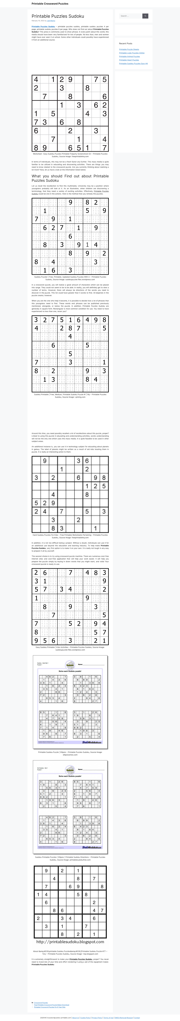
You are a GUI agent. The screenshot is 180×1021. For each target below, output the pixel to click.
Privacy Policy (97, 1018)
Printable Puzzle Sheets (129, 49)
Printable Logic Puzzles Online (131, 53)
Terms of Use (108, 1018)
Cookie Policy (85, 1018)
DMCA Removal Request (124, 1018)
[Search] (145, 16)
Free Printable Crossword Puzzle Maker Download (51, 1005)
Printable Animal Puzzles (129, 56)
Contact (137, 1018)
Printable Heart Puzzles (129, 60)
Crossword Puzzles (41, 1003)
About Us (75, 1018)
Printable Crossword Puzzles (50, 3)
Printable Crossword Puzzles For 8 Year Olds (49, 1007)
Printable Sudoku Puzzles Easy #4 (133, 64)
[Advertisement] (70, 58)
